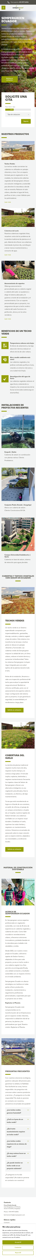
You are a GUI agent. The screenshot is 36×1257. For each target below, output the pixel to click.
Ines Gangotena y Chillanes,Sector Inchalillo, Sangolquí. (12, 1207)
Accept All (18, 1242)
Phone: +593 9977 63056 (11, 1212)
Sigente (25, 121)
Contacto (7, 1222)
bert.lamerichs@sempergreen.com (14, 1215)
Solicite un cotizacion (9, 79)
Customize (18, 1247)
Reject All (18, 1253)
